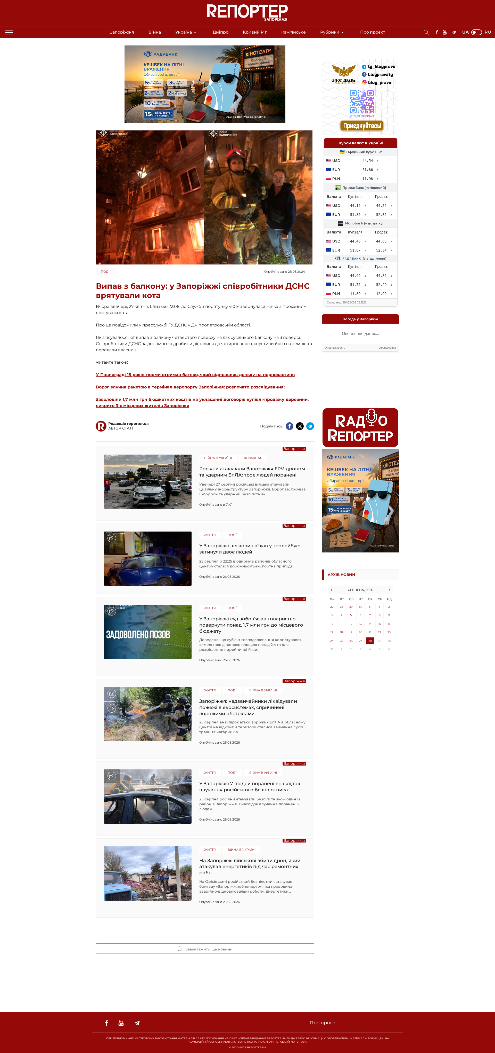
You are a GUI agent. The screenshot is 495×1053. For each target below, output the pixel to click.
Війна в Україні (218, 458)
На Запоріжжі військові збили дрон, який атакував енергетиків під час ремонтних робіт (249, 867)
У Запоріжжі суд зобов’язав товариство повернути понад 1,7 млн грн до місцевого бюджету (251, 625)
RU (488, 32)
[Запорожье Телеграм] (454, 32)
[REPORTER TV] (445, 32)
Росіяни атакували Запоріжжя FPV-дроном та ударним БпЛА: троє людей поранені (252, 472)
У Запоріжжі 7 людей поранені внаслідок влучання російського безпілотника (249, 787)
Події (106, 272)
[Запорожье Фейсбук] (437, 32)
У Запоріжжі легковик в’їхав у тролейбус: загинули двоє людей (249, 549)
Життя (210, 535)
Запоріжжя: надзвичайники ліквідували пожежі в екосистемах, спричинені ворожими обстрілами (248, 707)
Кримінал (253, 458)
